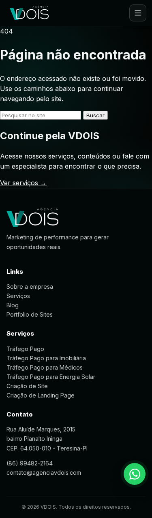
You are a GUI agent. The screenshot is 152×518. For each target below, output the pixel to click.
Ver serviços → (23, 183)
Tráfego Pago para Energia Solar (50, 376)
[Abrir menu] (137, 12)
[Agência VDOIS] (29, 13)
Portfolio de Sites (29, 314)
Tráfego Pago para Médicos (44, 367)
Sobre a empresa (29, 286)
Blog (12, 305)
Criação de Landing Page (40, 395)
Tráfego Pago (25, 348)
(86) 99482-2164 (29, 463)
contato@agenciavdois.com (43, 472)
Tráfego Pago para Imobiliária (46, 358)
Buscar (95, 115)
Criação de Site (27, 386)
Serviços (18, 295)
